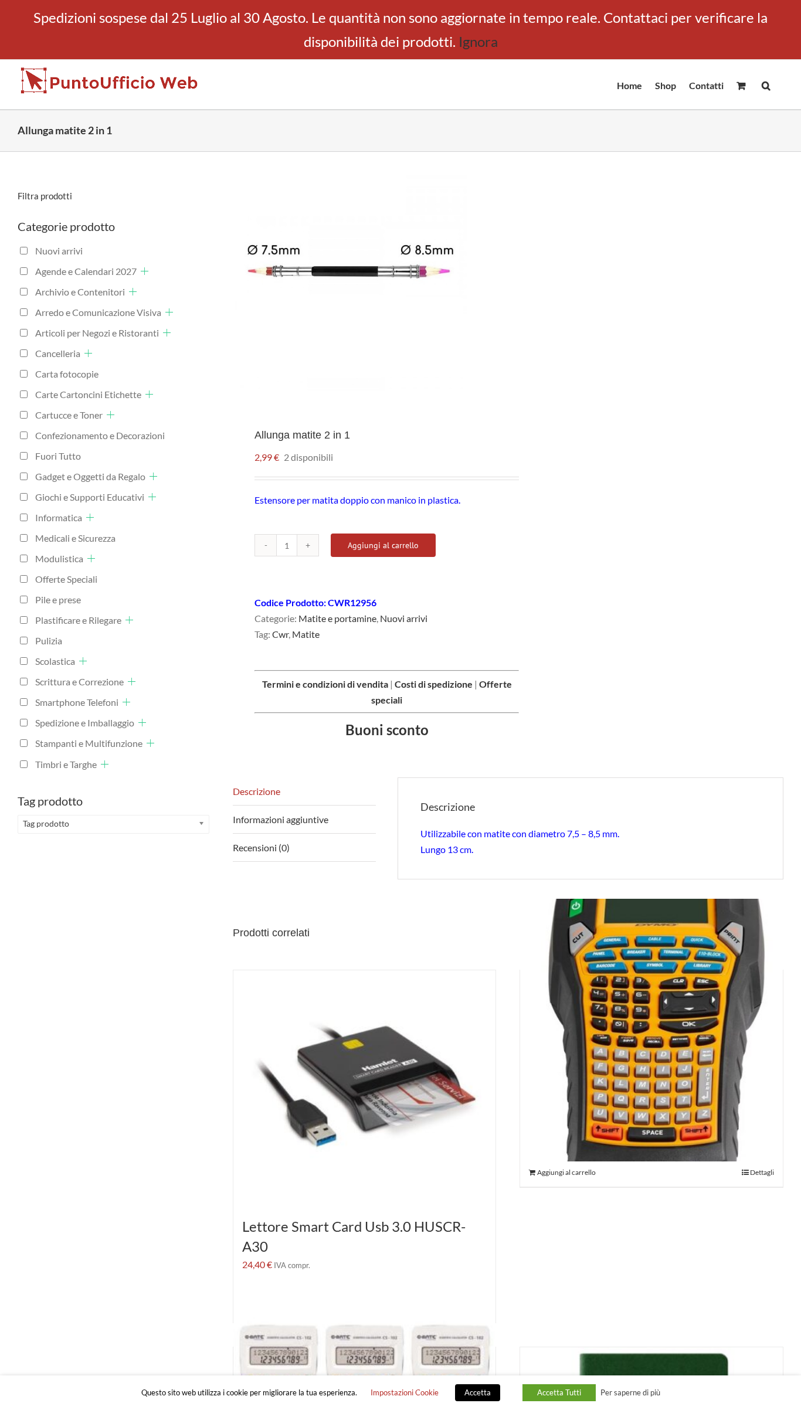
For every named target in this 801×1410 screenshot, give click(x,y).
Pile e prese (58, 599)
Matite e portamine (337, 618)
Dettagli (762, 1172)
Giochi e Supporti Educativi (89, 496)
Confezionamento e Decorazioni (100, 435)
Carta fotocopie (67, 373)
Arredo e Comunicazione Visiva (98, 312)
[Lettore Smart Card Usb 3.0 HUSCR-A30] (364, 1087)
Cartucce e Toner (69, 414)
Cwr (280, 634)
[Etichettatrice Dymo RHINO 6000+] (651, 1029)
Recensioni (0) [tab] (261, 847)
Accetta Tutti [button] (559, 1392)
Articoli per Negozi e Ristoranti (97, 332)
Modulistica (59, 558)
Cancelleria (57, 353)
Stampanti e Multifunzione (88, 743)
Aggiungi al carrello (383, 545)
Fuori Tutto (58, 455)
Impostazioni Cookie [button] (405, 1392)
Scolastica (55, 661)
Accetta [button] (477, 1392)
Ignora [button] (478, 41)
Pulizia (48, 640)
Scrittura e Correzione (79, 681)
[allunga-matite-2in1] (365, 281)
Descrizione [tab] (256, 791)
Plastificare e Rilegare (78, 620)
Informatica (58, 517)
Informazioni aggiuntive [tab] (280, 819)
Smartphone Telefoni (76, 702)
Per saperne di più (630, 1392)
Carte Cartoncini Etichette (88, 394)
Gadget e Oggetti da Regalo (90, 476)
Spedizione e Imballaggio (84, 722)
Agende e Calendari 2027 (86, 271)
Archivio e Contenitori (80, 291)
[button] (766, 84)
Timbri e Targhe (66, 764)
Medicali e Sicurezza (75, 537)
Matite (306, 634)
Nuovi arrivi (403, 618)
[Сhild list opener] (144, 271)
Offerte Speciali (66, 579)
